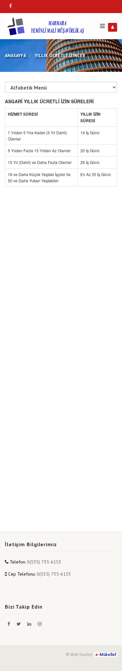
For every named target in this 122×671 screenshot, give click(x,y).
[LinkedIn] (30, 624)
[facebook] (10, 6)
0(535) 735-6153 (44, 562)
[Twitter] (19, 624)
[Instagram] (40, 624)
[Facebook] (9, 624)
